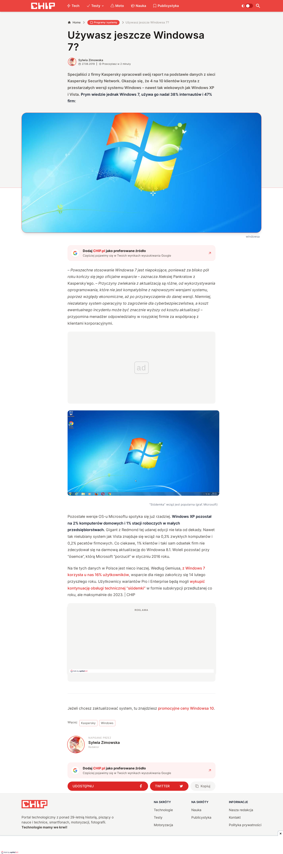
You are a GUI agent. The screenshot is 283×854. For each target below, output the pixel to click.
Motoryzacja (163, 825)
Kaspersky (88, 723)
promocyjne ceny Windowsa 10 (186, 708)
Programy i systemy (105, 22)
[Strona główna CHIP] (43, 6)
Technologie (163, 810)
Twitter (162, 786)
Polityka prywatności (245, 825)
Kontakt (235, 817)
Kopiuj (205, 786)
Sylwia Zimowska (90, 60)
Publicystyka (168, 6)
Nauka (141, 6)
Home (77, 22)
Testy (95, 6)
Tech (76, 6)
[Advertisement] (141, 640)
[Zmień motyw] (247, 6)
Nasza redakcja (241, 810)
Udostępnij (83, 786)
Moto (119, 6)
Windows (107, 723)
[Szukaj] (258, 5)
